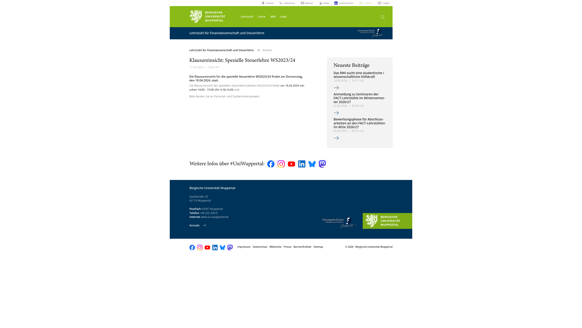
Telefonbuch (289, 3)
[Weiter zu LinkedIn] (301, 163)
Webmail (309, 3)
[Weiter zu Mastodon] (322, 164)
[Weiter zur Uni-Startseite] (213, 17)
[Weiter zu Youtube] (291, 164)
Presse (287, 246)
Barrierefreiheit (302, 246)
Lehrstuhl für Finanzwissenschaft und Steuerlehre (221, 50)
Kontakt (194, 225)
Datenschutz (260, 246)
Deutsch (368, 3)
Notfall (326, 3)
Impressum (244, 246)
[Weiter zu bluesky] (312, 164)
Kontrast (269, 3)
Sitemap (318, 246)
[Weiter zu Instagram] (281, 164)
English (386, 3)
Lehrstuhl (247, 16)
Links (283, 16)
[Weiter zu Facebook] (270, 164)
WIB (273, 16)
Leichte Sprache (346, 3)
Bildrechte (275, 246)
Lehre (261, 16)
